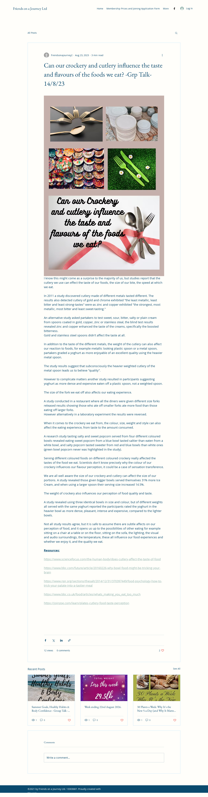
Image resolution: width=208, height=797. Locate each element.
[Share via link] (69, 640)
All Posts (32, 32)
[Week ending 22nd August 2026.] (104, 688)
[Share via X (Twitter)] (53, 640)
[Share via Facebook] (45, 640)
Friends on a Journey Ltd (30, 8)
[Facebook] (174, 8)
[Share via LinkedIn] (61, 640)
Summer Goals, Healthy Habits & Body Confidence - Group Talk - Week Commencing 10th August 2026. (51, 708)
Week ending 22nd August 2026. (102, 707)
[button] (176, 33)
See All (176, 668)
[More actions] (162, 55)
